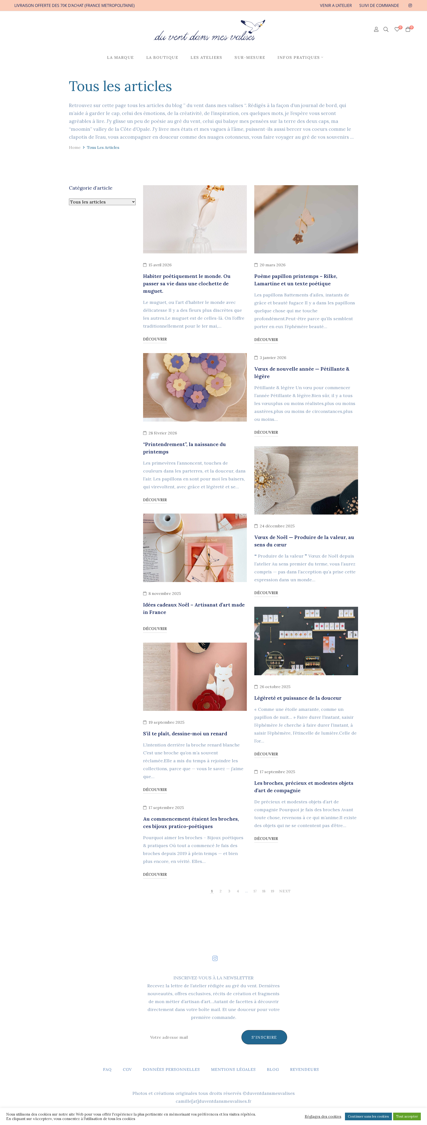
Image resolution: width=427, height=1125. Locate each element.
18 (263, 891)
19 (272, 891)
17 (255, 891)
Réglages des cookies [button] (323, 1116)
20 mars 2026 (272, 264)
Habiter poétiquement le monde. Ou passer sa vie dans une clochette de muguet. (187, 283)
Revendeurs (304, 1069)
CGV (127, 1069)
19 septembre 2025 (166, 722)
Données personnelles (171, 1069)
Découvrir (155, 339)
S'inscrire (264, 1037)
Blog (273, 1069)
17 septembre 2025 (277, 771)
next (285, 891)
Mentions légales (233, 1069)
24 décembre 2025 (277, 525)
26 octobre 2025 (275, 686)
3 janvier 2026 (273, 357)
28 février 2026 (163, 432)
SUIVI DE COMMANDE (379, 5)
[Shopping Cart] (408, 29)
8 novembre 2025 (165, 593)
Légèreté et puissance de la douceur (298, 698)
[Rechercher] (386, 29)
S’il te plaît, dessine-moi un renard (185, 733)
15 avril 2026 (160, 264)
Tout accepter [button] (407, 1116)
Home (75, 147)
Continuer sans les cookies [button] (368, 1116)
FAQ (107, 1069)
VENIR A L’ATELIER (336, 5)
